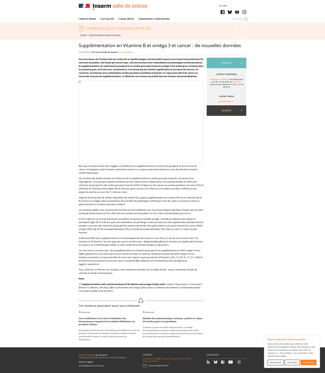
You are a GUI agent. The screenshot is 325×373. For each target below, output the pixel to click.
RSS (210, 362)
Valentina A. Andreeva (219, 79)
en (225, 6)
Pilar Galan (237, 82)
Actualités (107, 18)
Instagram (244, 12)
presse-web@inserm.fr (159, 365)
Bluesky (230, 12)
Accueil (83, 35)
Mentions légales (86, 362)
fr (221, 6)
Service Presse (88, 18)
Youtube (237, 12)
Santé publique (126, 52)
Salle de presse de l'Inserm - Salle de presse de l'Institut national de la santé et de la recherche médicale (115, 7)
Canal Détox (126, 18)
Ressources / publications (155, 18)
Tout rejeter (292, 362)
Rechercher (237, 19)
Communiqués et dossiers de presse (105, 35)
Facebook (223, 12)
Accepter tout (308, 362)
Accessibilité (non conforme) (91, 365)
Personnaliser (275, 362)
